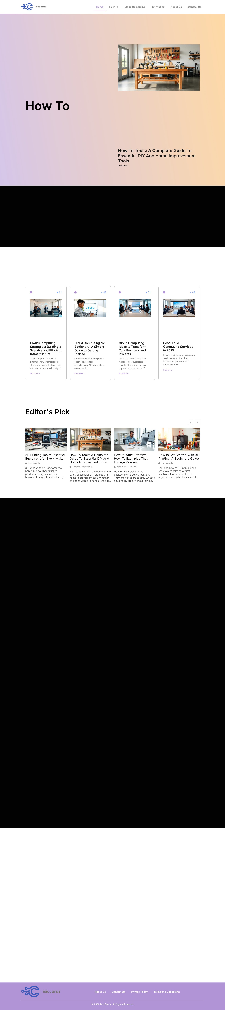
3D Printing (158, 6)
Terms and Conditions (167, 991)
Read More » (123, 166)
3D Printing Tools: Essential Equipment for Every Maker (45, 456)
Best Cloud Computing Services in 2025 (178, 346)
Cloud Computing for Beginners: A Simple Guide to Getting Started (89, 348)
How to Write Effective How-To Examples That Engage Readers (131, 458)
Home (99, 6)
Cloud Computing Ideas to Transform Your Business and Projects (132, 348)
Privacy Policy (139, 991)
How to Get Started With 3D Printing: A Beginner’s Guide (178, 456)
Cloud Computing (134, 6)
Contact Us (194, 6)
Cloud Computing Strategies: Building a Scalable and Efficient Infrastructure (46, 348)
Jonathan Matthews (82, 466)
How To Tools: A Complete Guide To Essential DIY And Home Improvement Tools (157, 155)
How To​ (113, 6)
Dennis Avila (34, 463)
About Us (176, 6)
